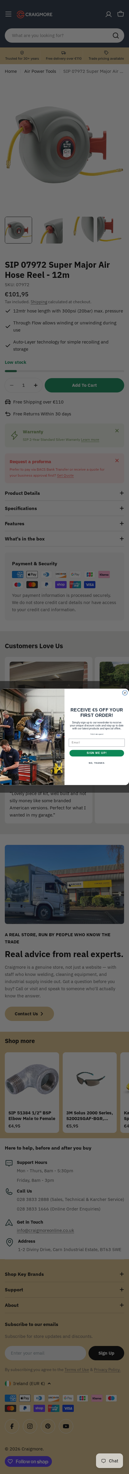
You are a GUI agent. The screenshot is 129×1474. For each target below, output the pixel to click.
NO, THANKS (96, 763)
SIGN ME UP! (97, 753)
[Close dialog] (125, 692)
